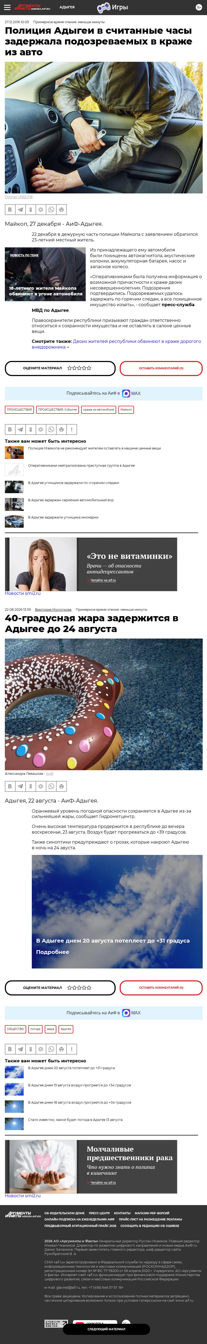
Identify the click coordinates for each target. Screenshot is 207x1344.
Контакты (122, 1213)
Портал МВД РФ (19, 197)
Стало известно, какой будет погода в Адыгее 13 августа (75, 1120)
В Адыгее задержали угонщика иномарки (63, 517)
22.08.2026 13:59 (18, 610)
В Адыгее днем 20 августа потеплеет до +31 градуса (113, 940)
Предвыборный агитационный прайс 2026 (80, 1226)
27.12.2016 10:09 (17, 22)
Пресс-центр (99, 1213)
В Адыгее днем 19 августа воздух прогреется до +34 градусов (79, 1085)
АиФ (49, 774)
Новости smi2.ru (23, 593)
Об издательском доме (64, 1213)
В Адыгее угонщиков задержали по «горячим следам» (73, 483)
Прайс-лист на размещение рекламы (150, 1219)
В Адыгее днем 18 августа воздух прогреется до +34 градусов (79, 1102)
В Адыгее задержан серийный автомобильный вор (71, 500)
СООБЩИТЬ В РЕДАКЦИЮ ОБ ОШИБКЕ (149, 1226)
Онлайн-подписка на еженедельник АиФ (79, 1219)
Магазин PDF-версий (152, 1213)
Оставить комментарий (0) (161, 368)
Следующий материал (106, 1329)
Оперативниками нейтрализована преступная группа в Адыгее (81, 465)
